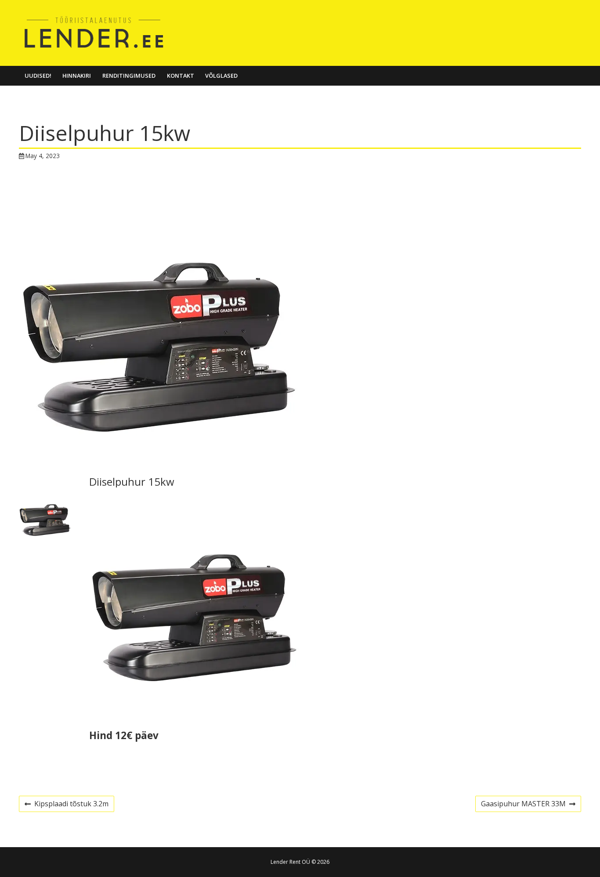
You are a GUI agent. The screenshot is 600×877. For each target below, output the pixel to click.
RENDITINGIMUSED (128, 75)
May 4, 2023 (42, 156)
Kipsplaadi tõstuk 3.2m (66, 805)
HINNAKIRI (76, 75)
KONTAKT (180, 75)
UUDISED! (38, 75)
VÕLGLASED (221, 75)
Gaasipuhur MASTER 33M (523, 805)
